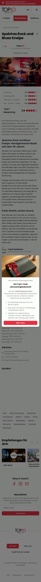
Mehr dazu (20, 323)
